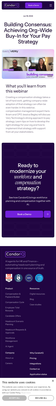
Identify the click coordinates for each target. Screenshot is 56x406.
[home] (11, 5)
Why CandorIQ (37, 353)
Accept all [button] (14, 398)
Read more (26, 392)
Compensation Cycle (14, 302)
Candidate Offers (13, 316)
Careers (8, 363)
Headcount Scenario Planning (14, 323)
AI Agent (9, 346)
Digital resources (37, 294)
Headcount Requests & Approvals (15, 331)
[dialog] (28, 392)
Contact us (35, 369)
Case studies (35, 304)
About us (9, 358)
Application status (38, 374)
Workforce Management (11, 339)
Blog (32, 299)
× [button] (53, 381)
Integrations (35, 363)
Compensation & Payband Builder (13, 295)
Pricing (33, 358)
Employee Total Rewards (12, 309)
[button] (49, 5)
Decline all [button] (41, 398)
